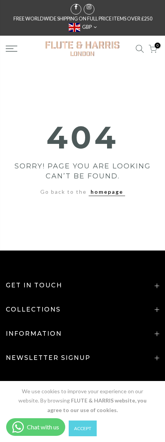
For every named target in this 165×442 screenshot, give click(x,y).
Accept (82, 428)
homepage (107, 191)
